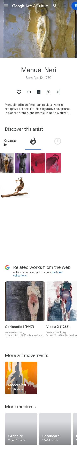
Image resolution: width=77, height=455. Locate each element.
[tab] (33, 142)
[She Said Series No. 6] (7, 163)
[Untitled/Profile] (53, 163)
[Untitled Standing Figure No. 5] (22, 163)
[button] (6, 6)
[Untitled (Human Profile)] (38, 163)
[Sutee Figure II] (15, 186)
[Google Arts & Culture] (30, 5)
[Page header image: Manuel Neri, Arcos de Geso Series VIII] (38, 29)
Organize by (10, 143)
